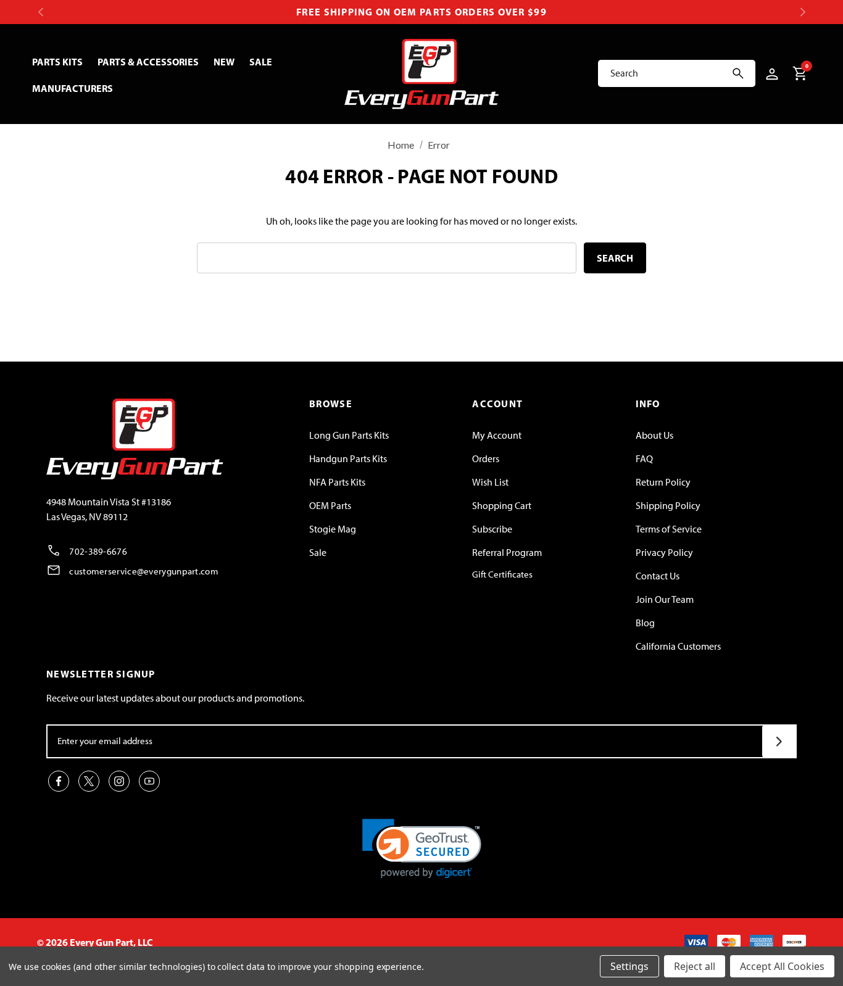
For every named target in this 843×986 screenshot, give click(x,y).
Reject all (694, 966)
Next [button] (802, 12)
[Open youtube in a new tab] (149, 781)
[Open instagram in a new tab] (119, 781)
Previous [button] (40, 12)
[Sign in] (769, 73)
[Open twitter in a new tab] (89, 781)
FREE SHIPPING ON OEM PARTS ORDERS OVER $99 (421, 12)
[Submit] (779, 741)
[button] (422, 849)
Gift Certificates (502, 574)
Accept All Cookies (782, 966)
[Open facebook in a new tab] (59, 781)
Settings (629, 966)
